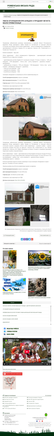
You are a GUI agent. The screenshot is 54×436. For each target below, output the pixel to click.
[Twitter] (29, 240)
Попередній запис (9, 235)
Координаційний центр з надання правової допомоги (14, 406)
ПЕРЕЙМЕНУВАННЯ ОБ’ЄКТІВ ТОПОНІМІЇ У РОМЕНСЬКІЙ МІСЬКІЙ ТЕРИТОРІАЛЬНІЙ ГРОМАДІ (22, 312)
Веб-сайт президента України (10, 397)
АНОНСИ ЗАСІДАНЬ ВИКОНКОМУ (10, 315)
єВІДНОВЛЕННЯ (6, 322)
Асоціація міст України (33, 403)
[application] (27, 351)
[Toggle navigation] (4, 1)
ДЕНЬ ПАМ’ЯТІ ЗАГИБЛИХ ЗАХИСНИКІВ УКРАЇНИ (39, 297)
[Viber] (24, 240)
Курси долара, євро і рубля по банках (9, 369)
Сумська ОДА (31, 401)
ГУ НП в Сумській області (10, 408)
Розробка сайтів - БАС (39, 427)
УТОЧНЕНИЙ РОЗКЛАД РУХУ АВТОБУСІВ (11, 309)
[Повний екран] (49, 364)
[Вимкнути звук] (47, 364)
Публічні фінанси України (34, 408)
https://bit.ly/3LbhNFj (20, 180)
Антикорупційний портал (10, 403)
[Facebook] (27, 240)
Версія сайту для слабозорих (14, 373)
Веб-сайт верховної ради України (35, 399)
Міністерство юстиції (9, 399)
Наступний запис (44, 235)
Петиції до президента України (35, 397)
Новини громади (12, 15)
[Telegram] (22, 240)
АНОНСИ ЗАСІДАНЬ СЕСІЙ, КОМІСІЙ (10, 319)
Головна (6, 15)
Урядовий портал (8, 401)
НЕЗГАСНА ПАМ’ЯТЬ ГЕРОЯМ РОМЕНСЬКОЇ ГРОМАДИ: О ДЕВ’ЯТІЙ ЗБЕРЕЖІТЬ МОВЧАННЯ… (22, 305)
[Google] (32, 240)
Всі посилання (48, 395)
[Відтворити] (4, 364)
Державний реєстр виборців (34, 405)
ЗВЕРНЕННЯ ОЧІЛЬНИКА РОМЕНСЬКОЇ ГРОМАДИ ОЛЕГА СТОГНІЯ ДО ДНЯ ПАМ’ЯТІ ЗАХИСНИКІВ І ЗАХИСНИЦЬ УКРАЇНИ (39, 268)
